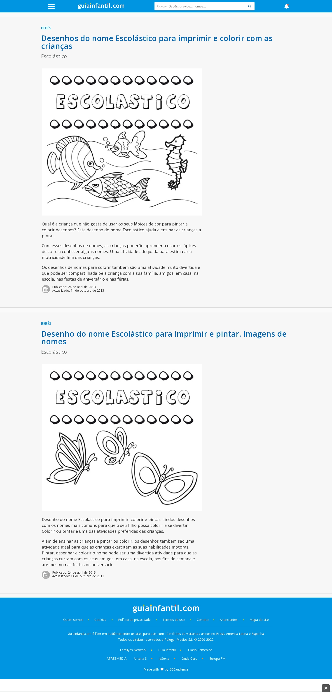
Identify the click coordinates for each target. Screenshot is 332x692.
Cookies (100, 619)
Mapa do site (259, 619)
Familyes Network (133, 650)
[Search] (250, 6)
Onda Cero (189, 658)
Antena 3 (140, 658)
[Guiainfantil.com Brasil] (101, 7)
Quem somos (73, 619)
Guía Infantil (167, 650)
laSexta (164, 658)
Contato (203, 619)
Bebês (46, 28)
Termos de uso (173, 619)
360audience (179, 669)
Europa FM (217, 658)
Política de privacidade (135, 619)
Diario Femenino (200, 650)
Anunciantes (229, 619)
